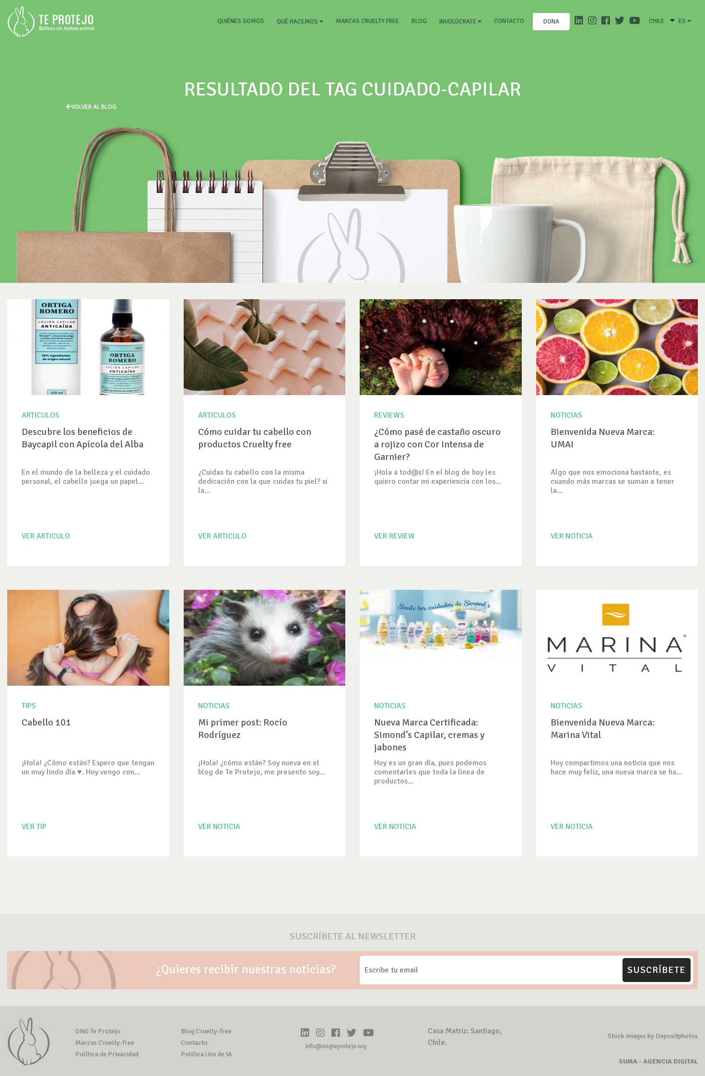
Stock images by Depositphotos (653, 1036)
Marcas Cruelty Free (367, 21)
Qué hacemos (298, 21)
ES (683, 21)
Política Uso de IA (206, 1054)
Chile (656, 21)
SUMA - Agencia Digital (658, 1061)
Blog (419, 21)
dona (551, 21)
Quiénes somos (242, 21)
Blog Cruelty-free (206, 1031)
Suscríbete (656, 970)
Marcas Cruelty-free (104, 1043)
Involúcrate (458, 21)
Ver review (394, 536)
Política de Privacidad (107, 1054)
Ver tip (34, 826)
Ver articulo (46, 536)
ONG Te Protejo (97, 1031)
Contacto (509, 21)
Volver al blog (94, 107)
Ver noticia (572, 536)
